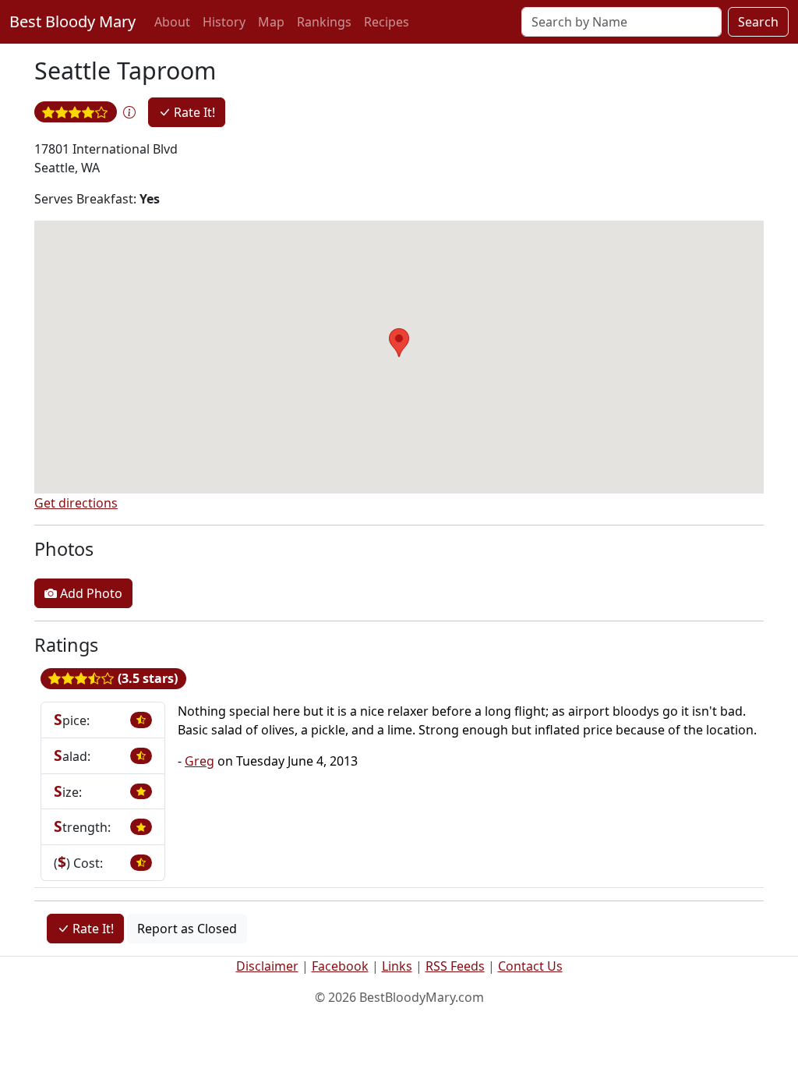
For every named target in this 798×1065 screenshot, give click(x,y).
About (172, 21)
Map (271, 21)
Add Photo (89, 593)
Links (397, 966)
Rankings (324, 21)
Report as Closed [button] (187, 928)
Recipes (386, 21)
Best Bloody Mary (72, 21)
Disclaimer (267, 966)
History (224, 21)
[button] (129, 112)
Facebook (340, 966)
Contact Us (530, 966)
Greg (199, 761)
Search (758, 21)
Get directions (76, 502)
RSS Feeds (455, 966)
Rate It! (193, 112)
